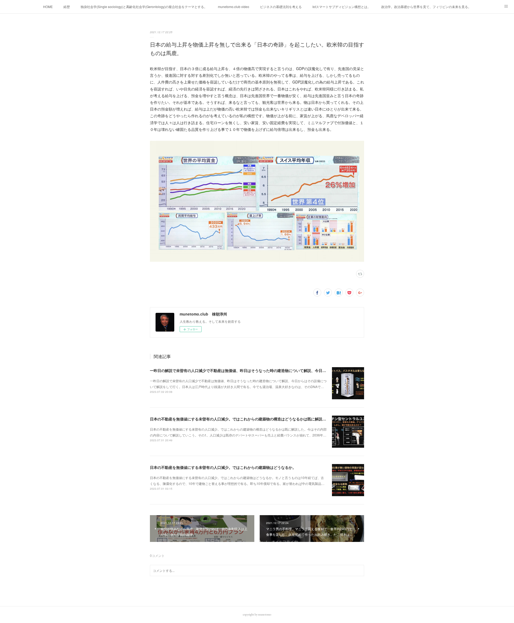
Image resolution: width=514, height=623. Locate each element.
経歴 (66, 6)
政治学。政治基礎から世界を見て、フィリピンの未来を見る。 (426, 6)
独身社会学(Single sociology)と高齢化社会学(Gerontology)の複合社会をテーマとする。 (144, 6)
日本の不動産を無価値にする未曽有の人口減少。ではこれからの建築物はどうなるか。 (223, 467)
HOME (48, 6)
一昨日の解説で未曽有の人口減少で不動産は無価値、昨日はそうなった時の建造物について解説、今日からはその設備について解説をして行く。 (272, 370)
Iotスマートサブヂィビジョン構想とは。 (341, 6)
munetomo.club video (233, 6)
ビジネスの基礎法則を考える (281, 6)
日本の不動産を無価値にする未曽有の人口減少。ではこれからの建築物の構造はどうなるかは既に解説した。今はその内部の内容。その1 (265, 418)
